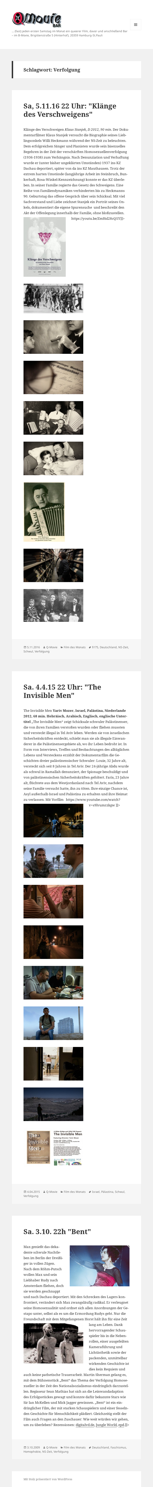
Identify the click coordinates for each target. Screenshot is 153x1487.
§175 (95, 647)
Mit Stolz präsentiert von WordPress (48, 1479)
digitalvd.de (85, 1424)
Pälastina (107, 1192)
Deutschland (108, 647)
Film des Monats (75, 647)
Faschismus (118, 1447)
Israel (96, 1192)
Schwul (28, 651)
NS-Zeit (123, 647)
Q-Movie (51, 647)
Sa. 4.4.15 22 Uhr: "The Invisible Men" (62, 691)
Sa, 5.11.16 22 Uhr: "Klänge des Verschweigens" (70, 110)
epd (121, 1424)
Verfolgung (42, 651)
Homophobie (32, 1451)
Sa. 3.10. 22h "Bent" (57, 1231)
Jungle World (106, 1424)
